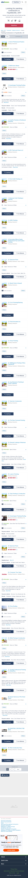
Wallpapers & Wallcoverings (8, 826)
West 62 (12, 560)
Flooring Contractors (22, 87)
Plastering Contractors (23, 495)
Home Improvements (22, 67)
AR (5, 30)
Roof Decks (20, 517)
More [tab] (2, 864)
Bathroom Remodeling (6, 831)
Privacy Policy (14, 869)
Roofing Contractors (22, 608)
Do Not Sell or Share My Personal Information (14, 871)
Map (7, 36)
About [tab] (3, 857)
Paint (19, 261)
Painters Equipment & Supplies (8, 829)
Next (18, 769)
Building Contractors (16, 30)
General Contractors (22, 749)
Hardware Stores (21, 574)
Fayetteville (9, 30)
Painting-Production (22, 123)
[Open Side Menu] (26, 2)
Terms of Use (12, 873)
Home (2, 30)
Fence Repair (21, 700)
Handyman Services (6, 827)
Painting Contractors (12, 43)
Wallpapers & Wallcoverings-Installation (11, 830)
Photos (23, 52)
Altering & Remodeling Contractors (9, 824)
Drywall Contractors (22, 672)
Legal (18, 873)
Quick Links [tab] (4, 860)
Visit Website (20, 59)
